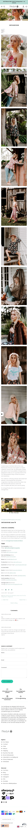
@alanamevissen (11, 556)
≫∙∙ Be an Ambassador (7, 755)
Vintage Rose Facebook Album (14, 540)
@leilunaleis (13, 573)
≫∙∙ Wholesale (5, 761)
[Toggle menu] (1, 6)
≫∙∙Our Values (5, 742)
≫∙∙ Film (3, 779)
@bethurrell (14, 559)
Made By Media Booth (8, 823)
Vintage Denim (4, 596)
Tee (25, 595)
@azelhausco (18, 562)
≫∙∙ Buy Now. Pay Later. (7, 753)
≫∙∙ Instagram (5, 777)
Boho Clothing (6, 595)
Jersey (18, 595)
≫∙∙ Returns (4, 748)
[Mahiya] (14, 6)
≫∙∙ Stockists (4, 781)
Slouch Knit (21, 595)
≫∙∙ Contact (4, 744)
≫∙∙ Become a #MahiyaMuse (9, 783)
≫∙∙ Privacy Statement (7, 759)
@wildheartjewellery (11, 580)
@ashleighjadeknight (21, 565)
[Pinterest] (6, 802)
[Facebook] (1, 802)
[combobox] (21, 826)
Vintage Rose (4, 519)
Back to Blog (14, 603)
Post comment (7, 681)
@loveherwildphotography (12, 548)
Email (2, 660)
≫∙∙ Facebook (5, 774)
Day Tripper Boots (12, 595)
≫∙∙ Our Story (4, 770)
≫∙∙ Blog (3, 772)
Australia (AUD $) (6, 819)
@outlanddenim (17, 570)
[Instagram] (3, 802)
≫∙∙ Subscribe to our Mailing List (9, 757)
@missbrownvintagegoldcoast (14, 584)
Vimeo (19, 519)
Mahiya (13, 519)
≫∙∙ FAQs (3, 746)
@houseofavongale (12, 552)
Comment (4, 667)
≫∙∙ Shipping (4, 750)
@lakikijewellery (22, 575)
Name (2, 652)
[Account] (23, 6)
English (21, 826)
